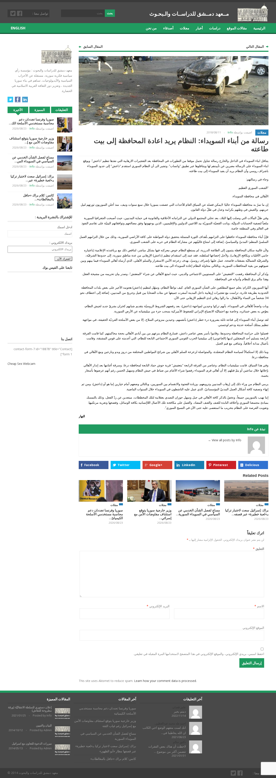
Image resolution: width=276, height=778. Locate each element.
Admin (48, 730)
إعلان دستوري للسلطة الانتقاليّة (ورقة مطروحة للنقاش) (30, 709)
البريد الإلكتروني (158, 606)
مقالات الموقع (237, 28)
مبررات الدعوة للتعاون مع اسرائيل (32, 743)
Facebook (20, 13)
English (18, 28)
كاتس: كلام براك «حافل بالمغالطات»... (38, 197)
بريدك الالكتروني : (60, 242)
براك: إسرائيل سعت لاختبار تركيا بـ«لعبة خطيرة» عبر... (32, 178)
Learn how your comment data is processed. (165, 681)
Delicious (252, 465)
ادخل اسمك (64, 227)
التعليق (258, 549)
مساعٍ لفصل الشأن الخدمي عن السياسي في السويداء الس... (33, 159)
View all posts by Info (224, 440)
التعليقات (61, 110)
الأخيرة (18, 110)
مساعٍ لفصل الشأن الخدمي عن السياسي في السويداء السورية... (198, 512)
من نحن (151, 28)
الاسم (259, 606)
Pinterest (220, 465)
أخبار (199, 28)
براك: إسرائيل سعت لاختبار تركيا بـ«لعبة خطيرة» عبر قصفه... (246, 512)
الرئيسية (259, 28)
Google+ (155, 465)
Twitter (13, 13)
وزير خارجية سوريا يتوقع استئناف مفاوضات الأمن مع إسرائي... (152, 514)
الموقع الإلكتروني (253, 628)
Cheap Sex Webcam (21, 364)
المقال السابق (93, 46)
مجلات (184, 28)
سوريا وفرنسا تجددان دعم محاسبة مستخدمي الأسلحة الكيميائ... (104, 514)
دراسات (214, 28)
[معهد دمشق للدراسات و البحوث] (253, 20)
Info (230, 132)
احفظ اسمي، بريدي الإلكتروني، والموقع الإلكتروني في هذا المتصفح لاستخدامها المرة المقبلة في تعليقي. (198, 654)
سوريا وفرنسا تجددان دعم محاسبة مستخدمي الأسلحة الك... (31, 121)
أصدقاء (168, 28)
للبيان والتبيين (44, 725)
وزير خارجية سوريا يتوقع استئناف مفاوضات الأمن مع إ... (31, 140)
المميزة (39, 110)
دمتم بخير (180, 711)
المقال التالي (255, 46)
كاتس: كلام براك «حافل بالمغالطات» (113, 759)
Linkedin (188, 465)
